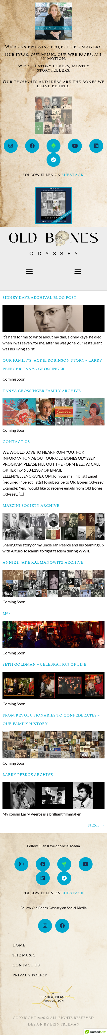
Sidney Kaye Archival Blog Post (39, 298)
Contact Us (16, 442)
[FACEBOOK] (32, 146)
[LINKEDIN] (96, 146)
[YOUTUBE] (75, 146)
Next (96, 825)
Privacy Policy (29, 975)
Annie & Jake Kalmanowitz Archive (42, 562)
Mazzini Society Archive (30, 506)
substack (72, 175)
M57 (6, 614)
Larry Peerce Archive (27, 775)
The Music (24, 955)
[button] (29, 272)
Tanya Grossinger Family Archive (41, 391)
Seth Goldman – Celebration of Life (44, 664)
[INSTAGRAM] (11, 146)
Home (18, 945)
